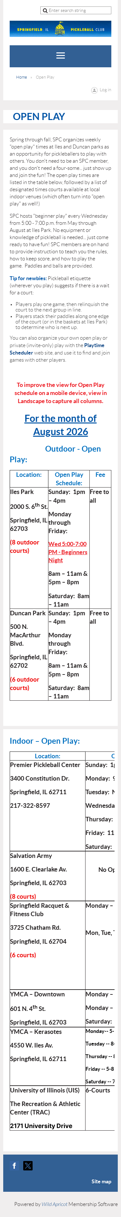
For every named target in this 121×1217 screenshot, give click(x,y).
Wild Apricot (54, 1204)
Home (21, 77)
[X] (28, 1165)
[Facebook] (14, 1165)
